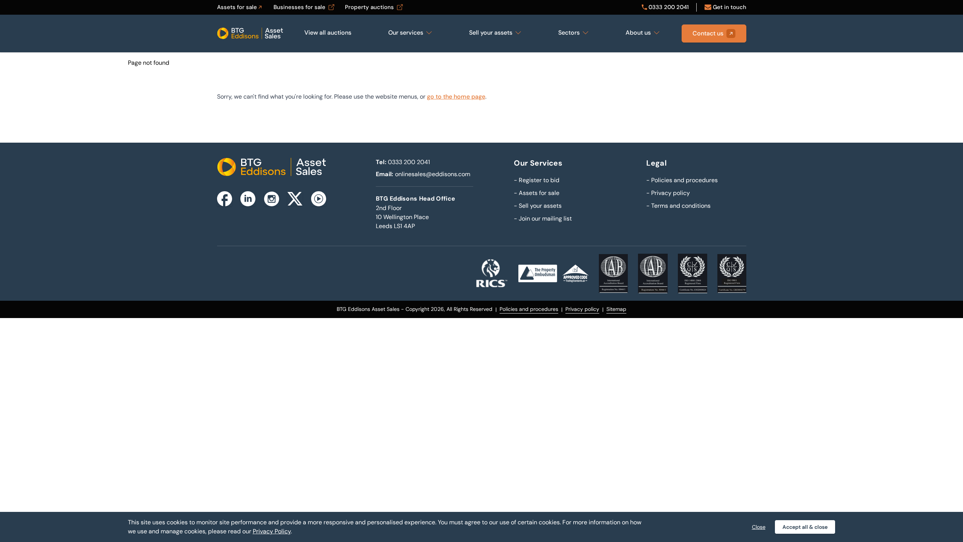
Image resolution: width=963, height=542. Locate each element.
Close (759, 527)
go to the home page (456, 96)
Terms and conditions (678, 206)
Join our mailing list (543, 218)
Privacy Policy (272, 531)
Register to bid (536, 180)
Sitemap (616, 309)
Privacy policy (668, 193)
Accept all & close (805, 527)
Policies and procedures (682, 180)
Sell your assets (538, 206)
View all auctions (327, 33)
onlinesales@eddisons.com (432, 174)
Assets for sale (536, 193)
